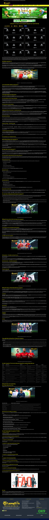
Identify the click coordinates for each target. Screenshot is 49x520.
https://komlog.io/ (26, 506)
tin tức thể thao (41, 320)
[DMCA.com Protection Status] (11, 510)
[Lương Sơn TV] (7, 3)
